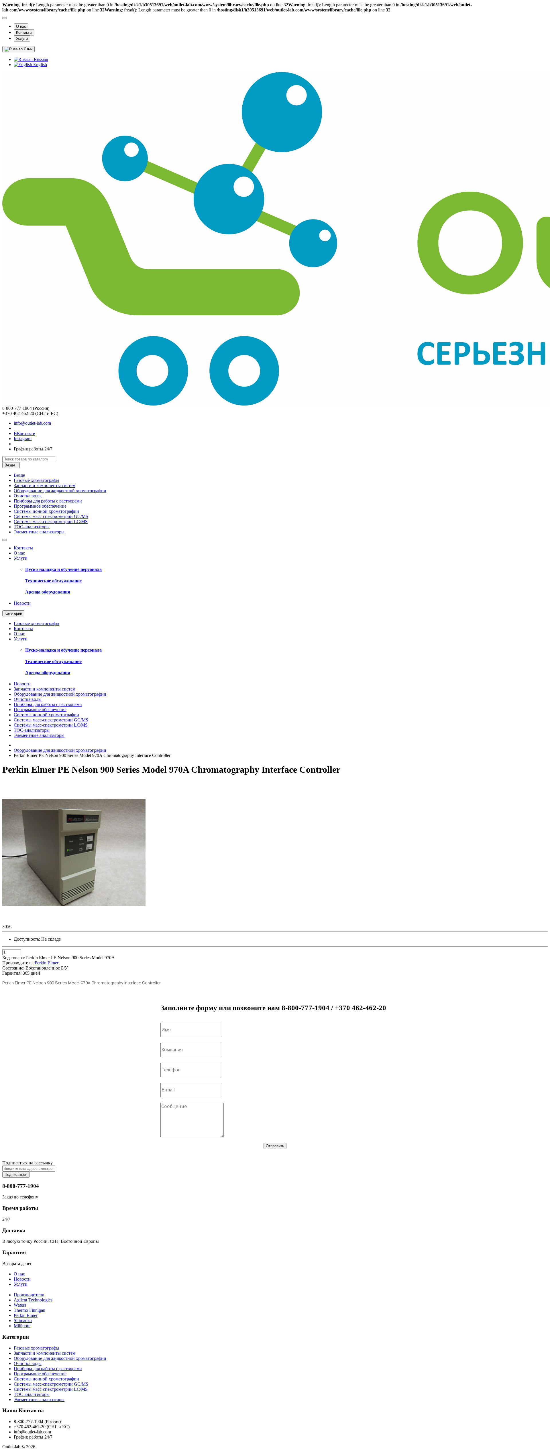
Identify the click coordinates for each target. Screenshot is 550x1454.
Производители (29, 1294)
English (39, 64)
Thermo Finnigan (29, 1310)
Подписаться (16, 1174)
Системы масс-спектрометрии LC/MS (51, 521)
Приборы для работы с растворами (48, 500)
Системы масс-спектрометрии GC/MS (51, 516)
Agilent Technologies (33, 1299)
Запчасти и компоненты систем (44, 485)
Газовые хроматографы (36, 480)
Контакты (24, 32)
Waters (20, 1305)
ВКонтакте (24, 433)
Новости (22, 603)
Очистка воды (28, 495)
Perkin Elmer (26, 1315)
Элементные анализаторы (39, 531)
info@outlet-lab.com (32, 423)
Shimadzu (23, 1320)
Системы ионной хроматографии (46, 511)
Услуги (22, 38)
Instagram (23, 438)
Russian (40, 59)
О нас (21, 26)
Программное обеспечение (40, 506)
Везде (19, 475)
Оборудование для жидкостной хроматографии (60, 490)
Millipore (22, 1325)
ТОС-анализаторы (32, 526)
